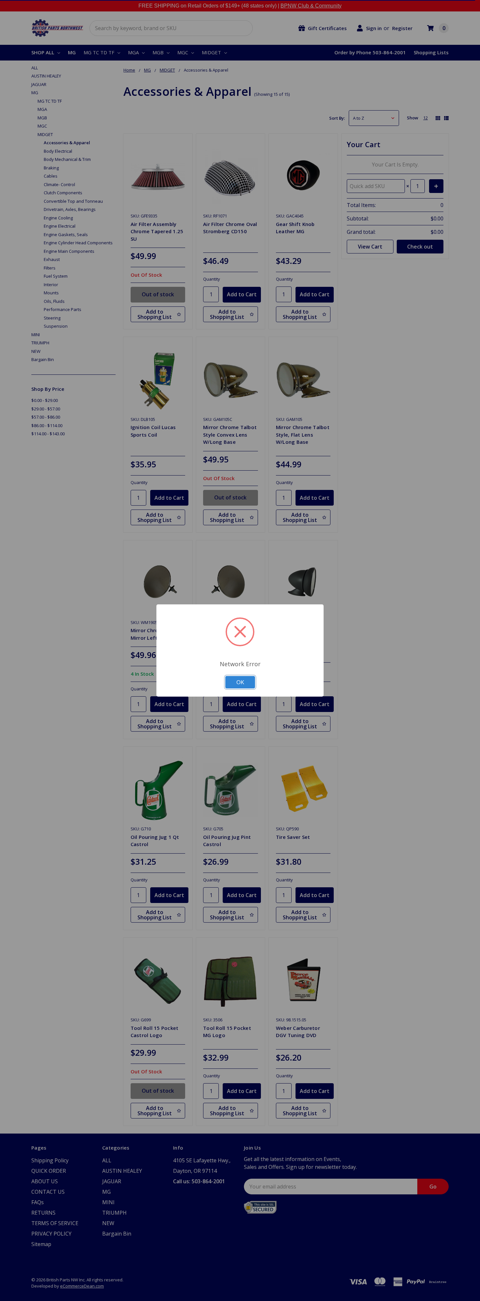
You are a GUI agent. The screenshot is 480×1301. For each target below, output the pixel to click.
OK (240, 682)
